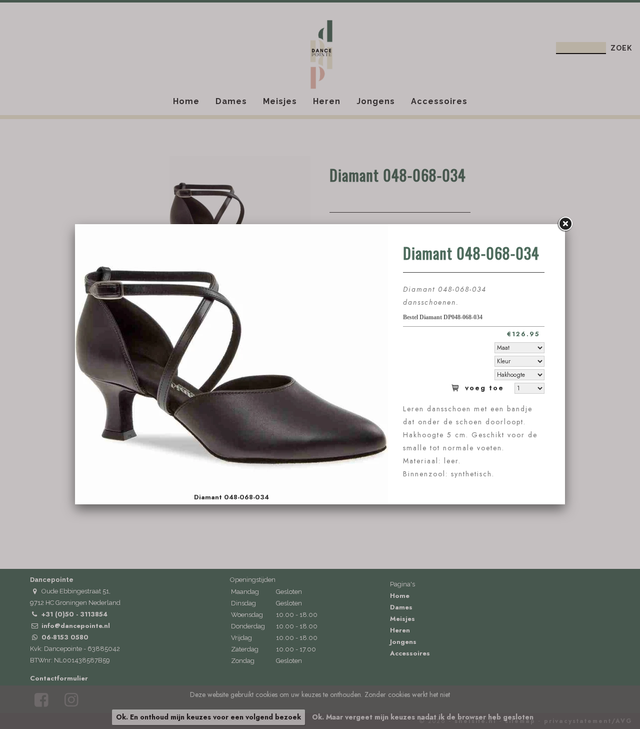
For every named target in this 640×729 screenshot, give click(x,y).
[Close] (565, 224)
